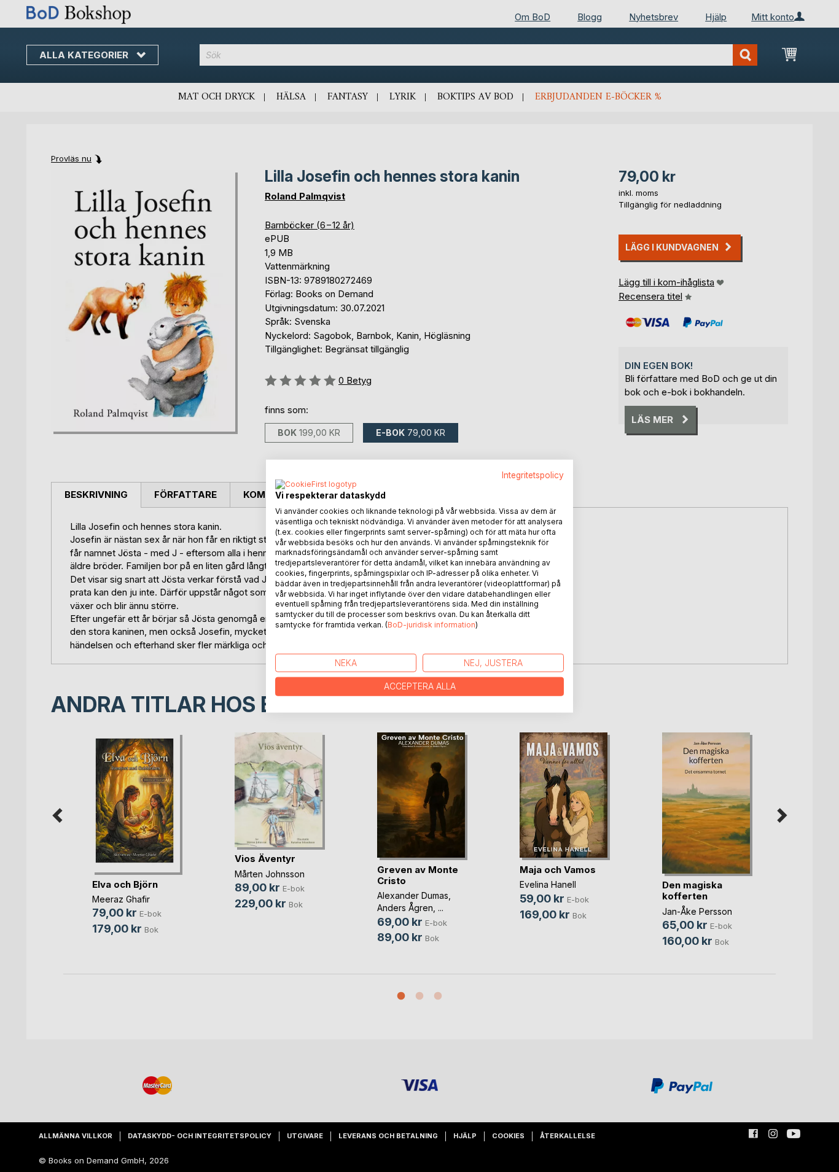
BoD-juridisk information (431, 624)
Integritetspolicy (533, 474)
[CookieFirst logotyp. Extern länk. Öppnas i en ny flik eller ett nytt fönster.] (316, 485)
